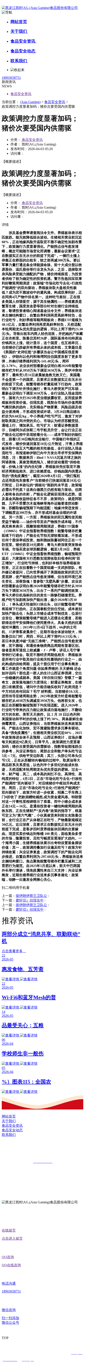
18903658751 (11, 78)
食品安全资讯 (23, 41)
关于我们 (19, 31)
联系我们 (19, 61)
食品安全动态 (23, 51)
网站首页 (18, 21)
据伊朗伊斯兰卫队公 (31, 896)
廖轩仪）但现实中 (30, 900)
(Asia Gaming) (30, 102)
